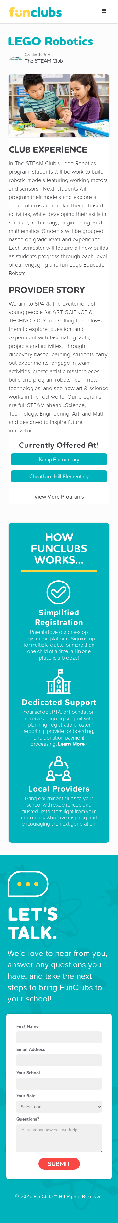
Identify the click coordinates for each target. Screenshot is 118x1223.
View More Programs (59, 497)
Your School (28, 1072)
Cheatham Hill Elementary (59, 476)
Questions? (27, 1119)
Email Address (30, 1049)
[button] (104, 11)
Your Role (26, 1096)
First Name (27, 1026)
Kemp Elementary (59, 459)
